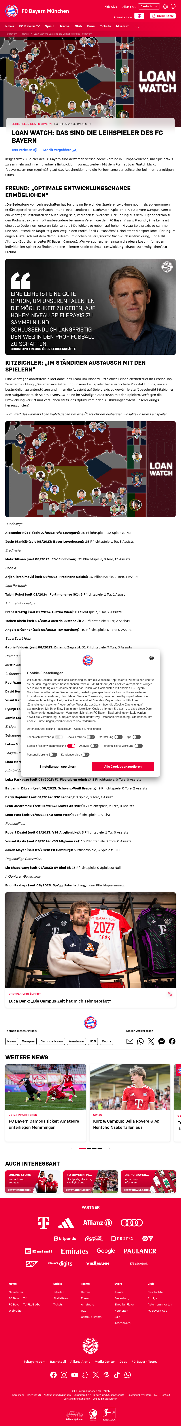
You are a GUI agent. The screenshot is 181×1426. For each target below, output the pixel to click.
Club (78, 26)
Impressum (17, 1395)
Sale (117, 1316)
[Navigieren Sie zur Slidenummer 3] (94, 1148)
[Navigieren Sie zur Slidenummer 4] (100, 1148)
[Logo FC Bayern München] (90, 1346)
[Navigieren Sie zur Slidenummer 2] (89, 1148)
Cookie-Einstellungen (105, 1398)
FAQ (156, 1395)
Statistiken (60, 1298)
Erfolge (152, 1298)
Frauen (85, 1298)
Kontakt (165, 1395)
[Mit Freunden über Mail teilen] (129, 1041)
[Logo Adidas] (66, 1222)
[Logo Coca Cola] (94, 1238)
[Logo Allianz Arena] (75, 1415)
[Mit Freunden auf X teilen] (151, 1041)
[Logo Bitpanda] (65, 1238)
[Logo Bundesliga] (109, 1414)
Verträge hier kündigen (77, 1398)
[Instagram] (64, 1374)
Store (118, 1283)
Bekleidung (122, 1298)
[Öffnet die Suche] (137, 26)
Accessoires (122, 1322)
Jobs (123, 1361)
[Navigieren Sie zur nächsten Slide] (135, 6)
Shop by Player (125, 1304)
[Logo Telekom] (43, 1223)
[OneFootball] (106, 1374)
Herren (85, 1292)
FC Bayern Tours (144, 1361)
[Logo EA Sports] (148, 1238)
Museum (122, 26)
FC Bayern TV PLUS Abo (24, 1304)
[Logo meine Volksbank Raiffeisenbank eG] (139, 1264)
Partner (90, 1207)
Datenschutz (33, 1395)
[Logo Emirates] (74, 1251)
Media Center (105, 1361)
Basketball (58, 1361)
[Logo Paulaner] (140, 1251)
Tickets (105, 26)
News (9, 26)
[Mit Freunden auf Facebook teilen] (172, 1041)
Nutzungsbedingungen (57, 1395)
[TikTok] (117, 1374)
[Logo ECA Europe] (93, 1414)
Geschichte (155, 1292)
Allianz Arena (131, 6)
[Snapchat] (85, 1374)
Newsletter (16, 1292)
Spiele (49, 26)
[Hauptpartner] (139, 16)
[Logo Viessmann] (97, 1263)
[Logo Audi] (132, 1223)
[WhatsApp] (127, 1374)
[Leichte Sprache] (165, 6)
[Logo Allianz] (97, 1223)
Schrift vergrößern (57, 150)
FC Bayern (11, 33)
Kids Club (111, 6)
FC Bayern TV (29, 26)
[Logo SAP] (32, 1264)
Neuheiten (121, 1310)
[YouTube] (74, 1374)
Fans (91, 26)
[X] (95, 1374)
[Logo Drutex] (122, 1238)
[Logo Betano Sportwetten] (36, 1238)
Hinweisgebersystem (139, 1395)
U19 (83, 1310)
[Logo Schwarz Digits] (59, 1264)
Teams (65, 26)
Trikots (119, 1292)
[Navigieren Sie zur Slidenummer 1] (82, 1148)
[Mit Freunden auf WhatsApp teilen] (140, 1041)
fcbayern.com (34, 1361)
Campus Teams (91, 1316)
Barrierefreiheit (82, 1395)
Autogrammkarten (160, 1304)
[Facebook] (53, 1374)
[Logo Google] (106, 1251)
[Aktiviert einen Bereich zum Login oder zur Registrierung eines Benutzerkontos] (173, 6)
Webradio (15, 1310)
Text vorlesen (22, 150)
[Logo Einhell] (38, 1251)
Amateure (87, 1304)
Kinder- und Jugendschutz (108, 1395)
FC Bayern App (157, 1310)
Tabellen (58, 1292)
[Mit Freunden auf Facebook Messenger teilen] (161, 1041)
